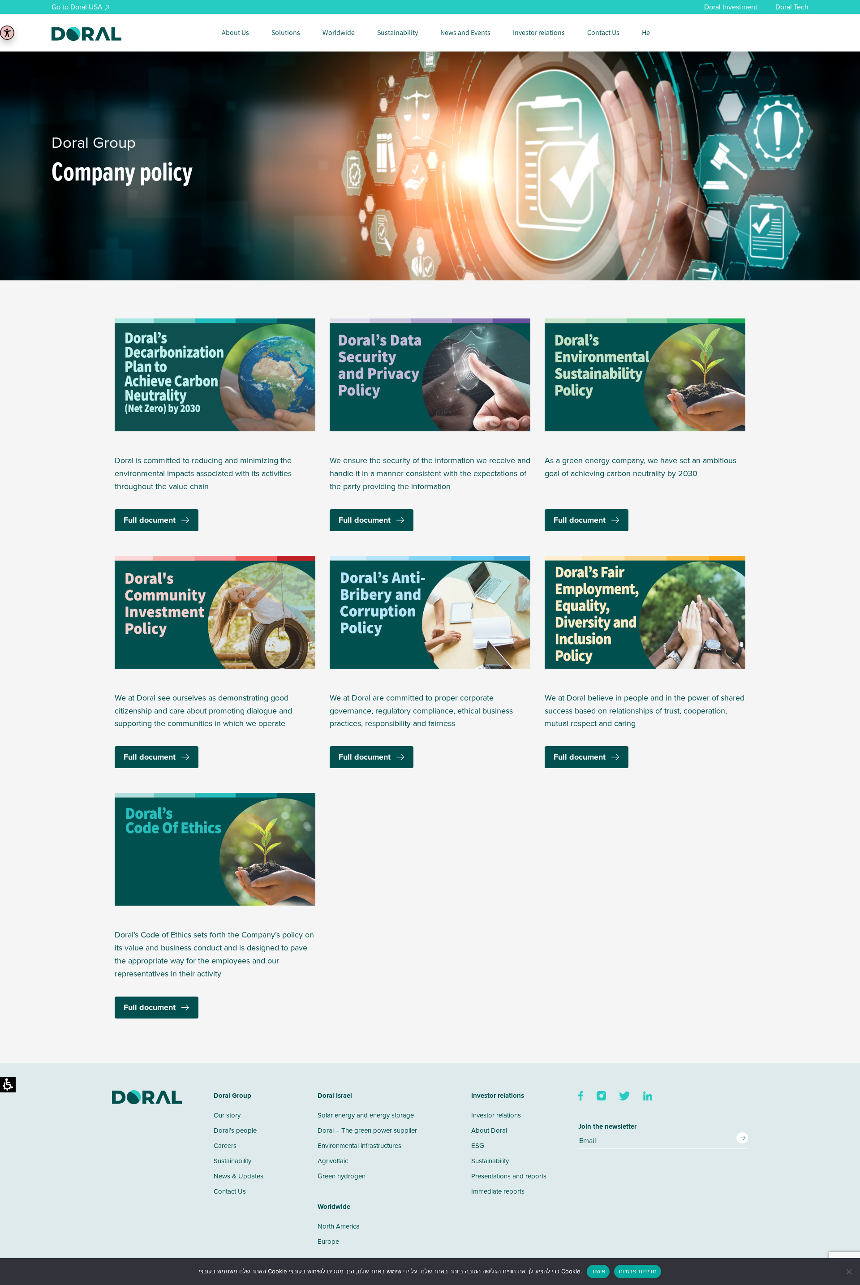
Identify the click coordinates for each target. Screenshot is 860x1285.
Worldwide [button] (338, 32)
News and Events (465, 32)
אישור (598, 1271)
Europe (328, 1241)
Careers (225, 1145)
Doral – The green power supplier (367, 1130)
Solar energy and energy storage (366, 1115)
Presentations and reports (508, 1176)
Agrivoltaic (333, 1160)
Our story (227, 1115)
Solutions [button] (285, 32)
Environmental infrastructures (359, 1145)
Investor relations (539, 32)
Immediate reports (498, 1191)
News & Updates (238, 1176)
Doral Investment (730, 7)
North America (339, 1226)
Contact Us (603, 32)
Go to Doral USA (77, 7)
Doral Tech (791, 7)
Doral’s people (235, 1130)
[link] (581, 1095)
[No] (848, 1271)
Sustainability (397, 32)
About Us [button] (235, 32)
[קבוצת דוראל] (86, 34)
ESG (477, 1145)
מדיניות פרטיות (638, 1271)
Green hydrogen (342, 1176)
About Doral (489, 1130)
